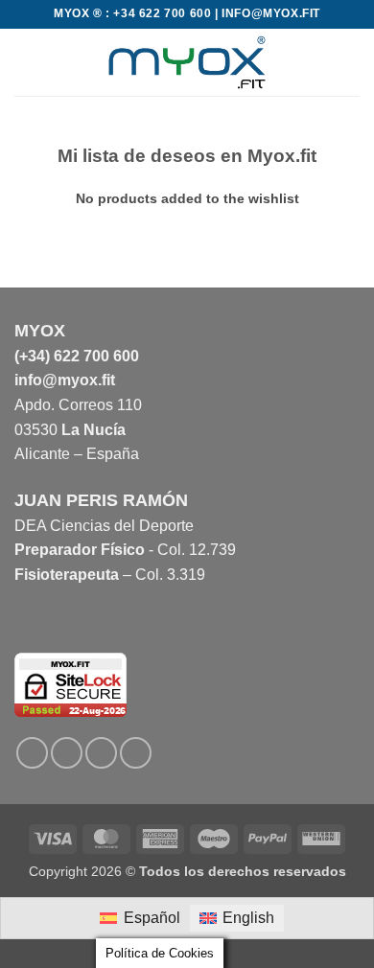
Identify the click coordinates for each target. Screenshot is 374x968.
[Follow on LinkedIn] (101, 753)
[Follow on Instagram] (66, 753)
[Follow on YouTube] (136, 753)
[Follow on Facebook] (32, 753)
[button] (25, 61)
